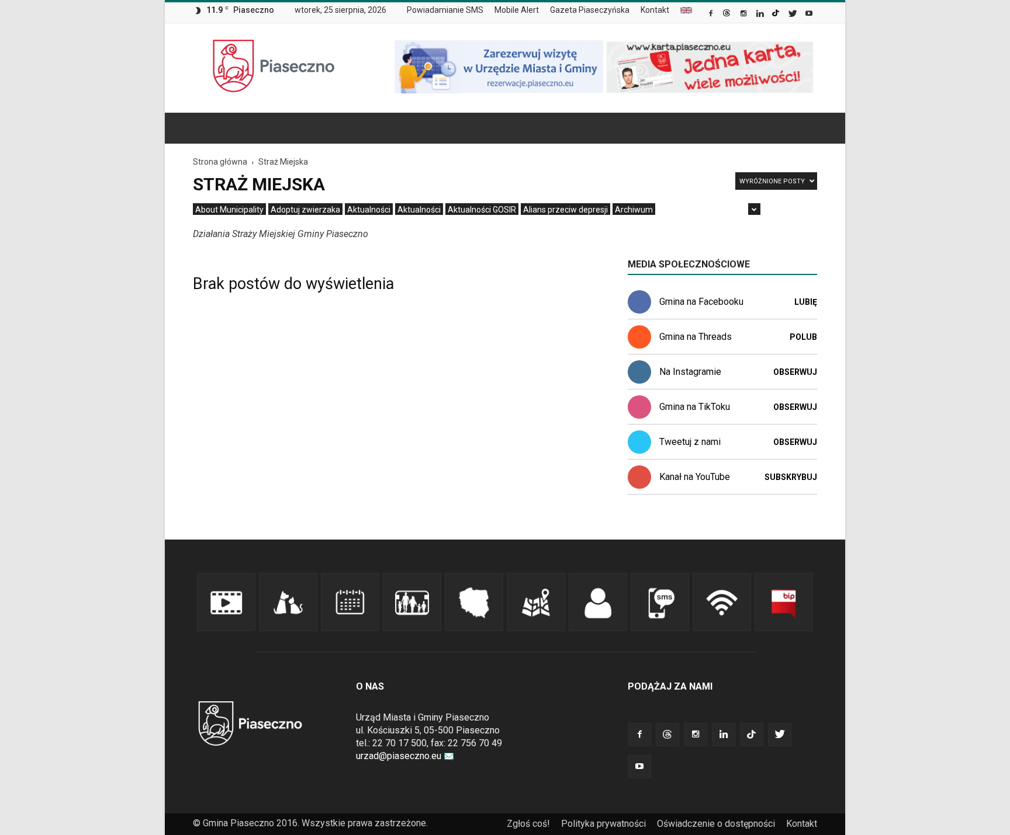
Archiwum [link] (634, 209)
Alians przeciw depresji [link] (565, 209)
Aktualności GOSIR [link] (482, 209)
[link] (711, 14)
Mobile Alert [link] (516, 10)
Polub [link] (803, 337)
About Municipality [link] (686, 10)
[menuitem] (450, 10)
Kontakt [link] (655, 10)
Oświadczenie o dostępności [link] (716, 823)
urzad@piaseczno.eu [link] (398, 755)
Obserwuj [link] (795, 372)
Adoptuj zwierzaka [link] (305, 209)
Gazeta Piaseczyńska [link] (589, 10)
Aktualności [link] (368, 209)
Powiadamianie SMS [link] (445, 10)
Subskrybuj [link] (791, 477)
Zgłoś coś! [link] (528, 823)
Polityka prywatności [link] (603, 823)
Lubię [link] (805, 302)
